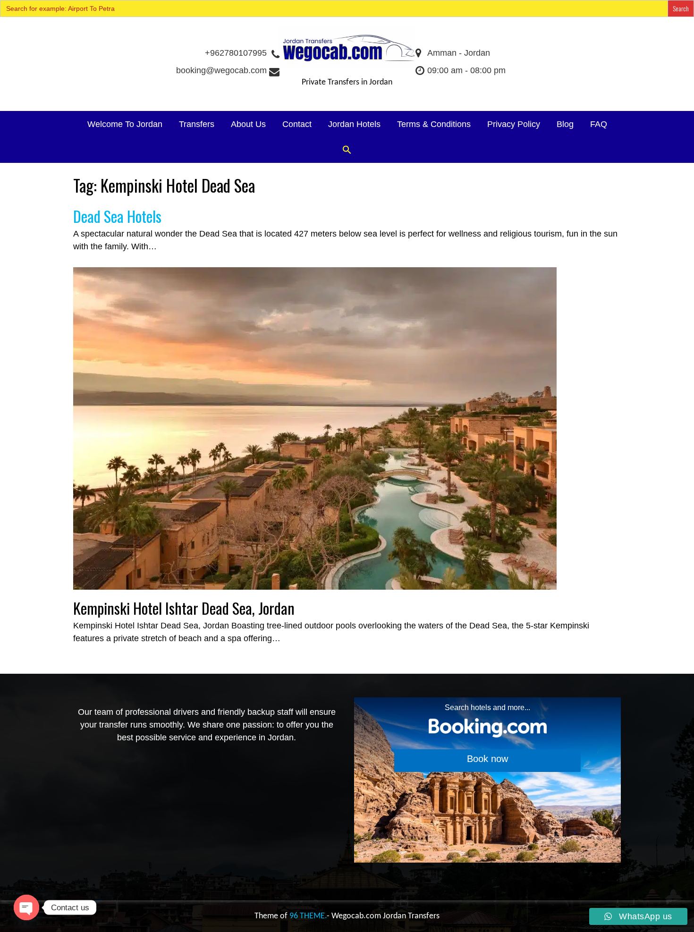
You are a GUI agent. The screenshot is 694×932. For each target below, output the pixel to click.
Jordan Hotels (354, 124)
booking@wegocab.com (221, 70)
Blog (565, 124)
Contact (297, 124)
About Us (248, 124)
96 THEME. (308, 916)
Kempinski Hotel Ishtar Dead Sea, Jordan (184, 608)
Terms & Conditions (434, 124)
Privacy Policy (513, 124)
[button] (347, 150)
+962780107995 (236, 53)
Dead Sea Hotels (117, 216)
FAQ (598, 124)
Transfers (196, 124)
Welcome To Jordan (124, 124)
